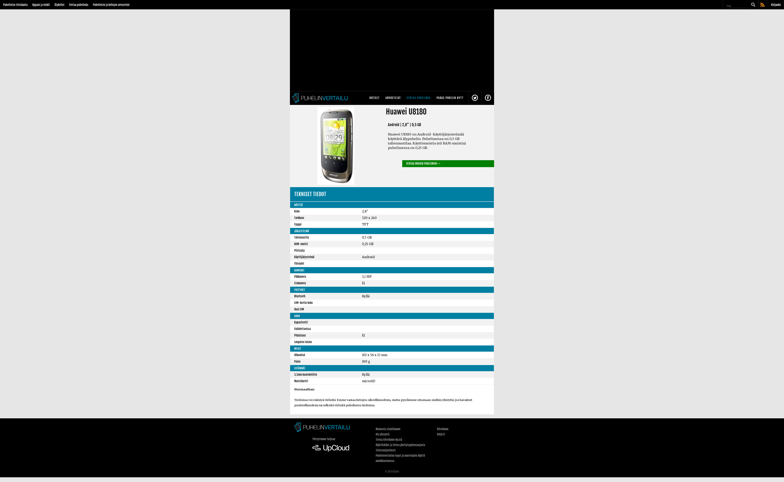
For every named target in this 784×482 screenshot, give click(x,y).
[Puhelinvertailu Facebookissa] (488, 98)
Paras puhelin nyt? (450, 98)
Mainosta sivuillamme (388, 429)
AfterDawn (442, 429)
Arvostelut (393, 98)
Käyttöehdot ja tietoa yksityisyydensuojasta (400, 445)
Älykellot (60, 5)
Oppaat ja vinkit (41, 5)
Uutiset (374, 98)
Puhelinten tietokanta (15, 5)
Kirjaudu (776, 5)
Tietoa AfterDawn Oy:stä (389, 439)
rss (762, 5)
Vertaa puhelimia (78, 5)
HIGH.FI (441, 434)
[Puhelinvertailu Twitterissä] (475, 98)
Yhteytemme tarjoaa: (323, 439)
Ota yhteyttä (382, 434)
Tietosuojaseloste (386, 450)
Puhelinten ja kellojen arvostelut (111, 5)
